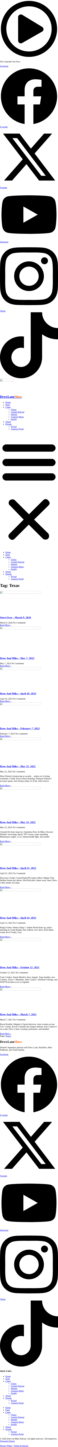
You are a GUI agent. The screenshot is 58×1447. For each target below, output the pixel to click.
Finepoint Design (7, 1441)
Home (8, 402)
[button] (29, 490)
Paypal (14, 426)
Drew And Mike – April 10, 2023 (18, 693)
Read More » (5, 625)
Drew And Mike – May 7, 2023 (17, 658)
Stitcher (14, 414)
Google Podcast (17, 412)
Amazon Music (17, 417)
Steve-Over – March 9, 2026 (15, 617)
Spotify (14, 419)
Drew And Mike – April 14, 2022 (18, 917)
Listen (8, 407)
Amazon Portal (17, 429)
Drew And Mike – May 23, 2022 (18, 822)
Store (7, 405)
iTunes (13, 409)
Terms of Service (21, 1446)
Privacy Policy (6, 1446)
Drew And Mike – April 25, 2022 (18, 868)
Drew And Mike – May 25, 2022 (18, 766)
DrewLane (11, 396)
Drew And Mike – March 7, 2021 (18, 1014)
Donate (8, 424)
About (8, 422)
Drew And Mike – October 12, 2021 (19, 967)
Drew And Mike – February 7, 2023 (20, 728)
